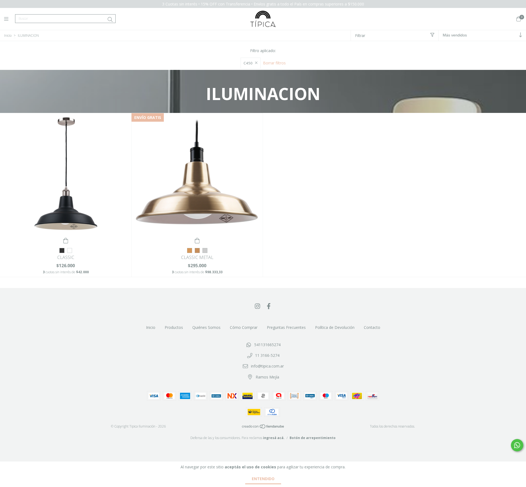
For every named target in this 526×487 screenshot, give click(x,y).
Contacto (372, 327)
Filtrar (360, 35)
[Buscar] (110, 19)
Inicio (8, 35)
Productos (174, 327)
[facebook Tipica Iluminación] (269, 306)
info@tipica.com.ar (267, 366)
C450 (248, 63)
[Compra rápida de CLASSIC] (65, 240)
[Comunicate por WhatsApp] (517, 445)
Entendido (263, 478)
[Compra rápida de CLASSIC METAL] (197, 240)
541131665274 (267, 344)
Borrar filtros (274, 62)
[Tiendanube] (263, 427)
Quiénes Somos (206, 327)
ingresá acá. (274, 437)
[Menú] (9, 19)
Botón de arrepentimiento (313, 437)
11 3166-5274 (267, 355)
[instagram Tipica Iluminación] (257, 306)
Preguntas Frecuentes (286, 327)
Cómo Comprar (244, 327)
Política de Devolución (335, 327)
